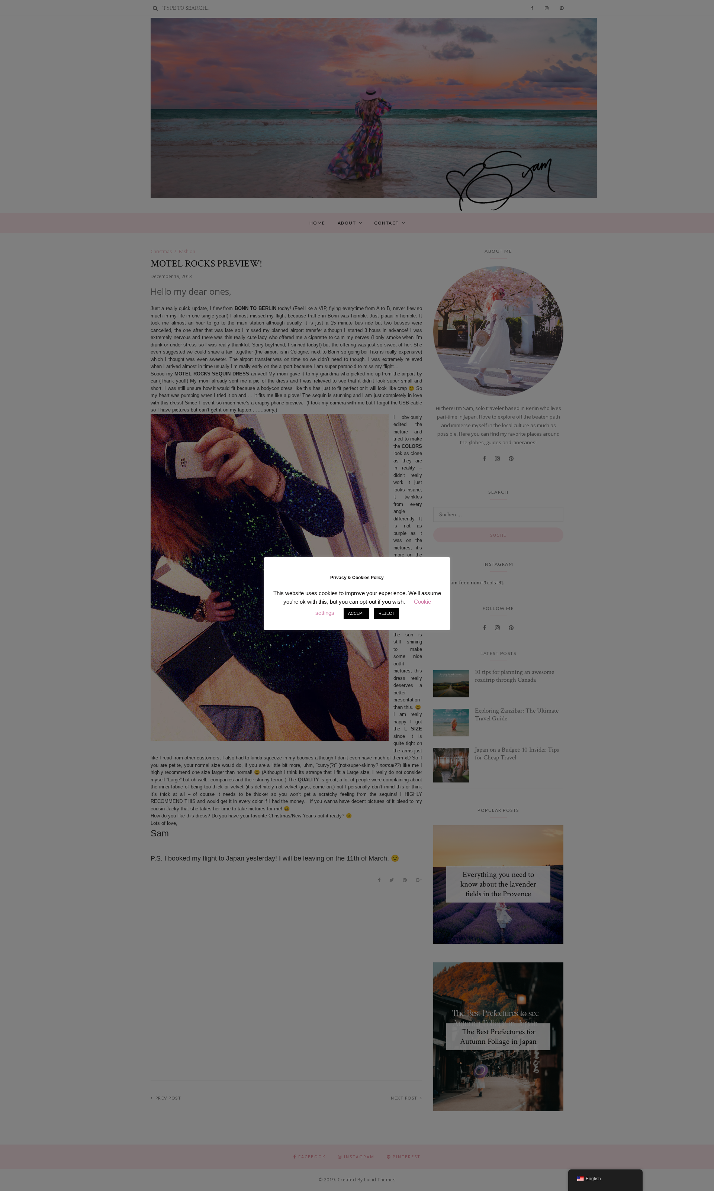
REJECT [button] (387, 613)
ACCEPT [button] (356, 613)
